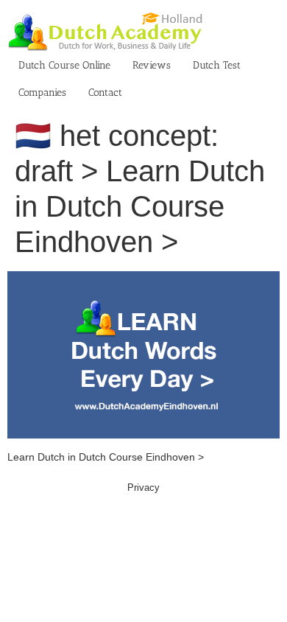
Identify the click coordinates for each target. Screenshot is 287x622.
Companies (42, 92)
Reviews (151, 65)
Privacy (143, 487)
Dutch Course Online (64, 65)
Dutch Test (217, 65)
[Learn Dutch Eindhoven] (143, 278)
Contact (105, 92)
